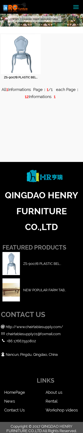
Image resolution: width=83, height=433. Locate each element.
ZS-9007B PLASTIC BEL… (21, 77)
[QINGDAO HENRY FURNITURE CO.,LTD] (15, 7)
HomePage (14, 392)
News (9, 401)
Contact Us (14, 410)
